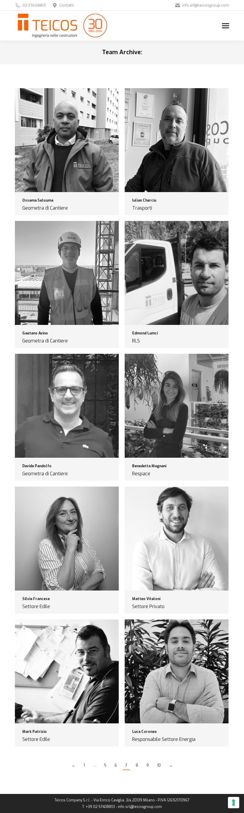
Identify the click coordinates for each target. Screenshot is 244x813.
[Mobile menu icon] (225, 25)
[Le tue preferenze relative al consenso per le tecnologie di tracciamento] (233, 802)
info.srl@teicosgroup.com (205, 5)
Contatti (66, 5)
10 (159, 765)
